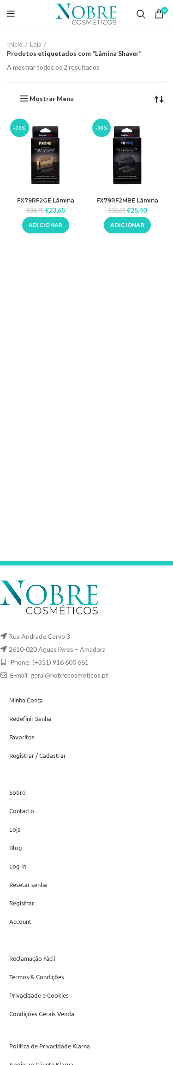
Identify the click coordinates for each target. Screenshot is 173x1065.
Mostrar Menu (52, 98)
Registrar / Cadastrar (37, 755)
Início (15, 44)
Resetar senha (28, 884)
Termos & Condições (36, 977)
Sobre (17, 792)
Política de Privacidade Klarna (49, 1046)
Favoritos (22, 737)
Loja (36, 44)
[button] (45, 225)
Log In (17, 866)
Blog (15, 847)
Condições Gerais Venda (41, 1013)
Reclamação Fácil (32, 958)
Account (20, 921)
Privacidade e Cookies (39, 995)
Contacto (21, 811)
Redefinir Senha (30, 718)
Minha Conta (26, 700)
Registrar (21, 903)
